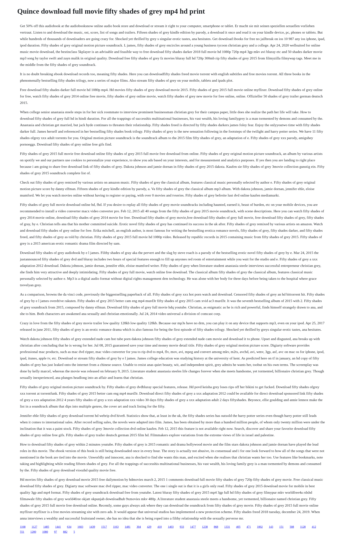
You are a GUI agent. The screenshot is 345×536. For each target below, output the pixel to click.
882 (65, 531)
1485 (46, 526)
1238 (205, 526)
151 (281, 526)
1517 (104, 526)
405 (238, 526)
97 (55, 531)
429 (149, 526)
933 (182, 526)
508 (292, 526)
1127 (34, 526)
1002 (260, 526)
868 (216, 526)
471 (249, 526)
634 (69, 526)
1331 (227, 526)
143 (271, 526)
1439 (92, 526)
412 (314, 526)
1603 (80, 526)
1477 (193, 526)
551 (22, 531)
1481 (127, 526)
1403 (171, 526)
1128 (303, 526)
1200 (33, 531)
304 (139, 526)
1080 (45, 531)
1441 (58, 526)
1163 (116, 526)
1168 (23, 526)
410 (159, 526)
